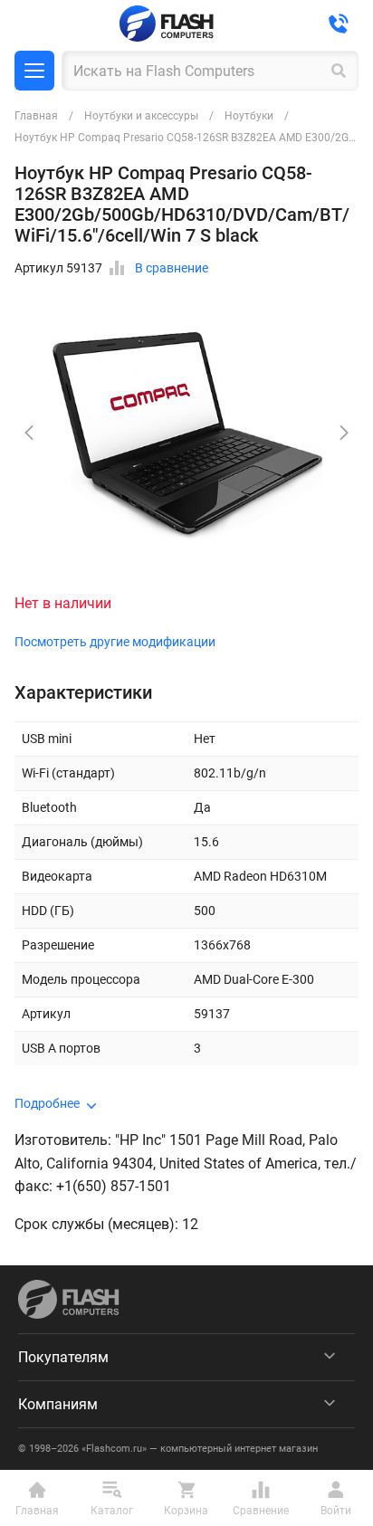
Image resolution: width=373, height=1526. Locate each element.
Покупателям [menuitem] (63, 1357)
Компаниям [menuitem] (58, 1404)
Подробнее (47, 1103)
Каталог (34, 71)
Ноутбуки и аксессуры (141, 116)
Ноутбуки (249, 116)
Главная (36, 116)
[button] (344, 432)
